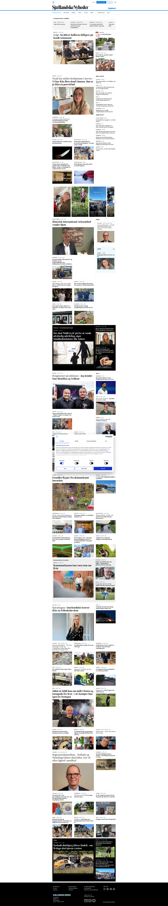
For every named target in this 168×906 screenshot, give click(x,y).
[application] (62, 202)
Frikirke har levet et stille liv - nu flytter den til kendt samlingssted (105, 646)
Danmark (98, 417)
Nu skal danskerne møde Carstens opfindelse (61, 120)
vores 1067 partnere (63, 447)
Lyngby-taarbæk (99, 118)
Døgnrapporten (61, 22)
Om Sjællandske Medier (89, 886)
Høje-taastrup (77, 139)
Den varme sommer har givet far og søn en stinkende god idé (84, 284)
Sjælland (75, 22)
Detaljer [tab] (76, 441)
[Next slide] (114, 201)
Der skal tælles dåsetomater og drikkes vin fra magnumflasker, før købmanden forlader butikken (62, 261)
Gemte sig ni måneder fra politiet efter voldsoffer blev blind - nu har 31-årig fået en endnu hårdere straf (61, 166)
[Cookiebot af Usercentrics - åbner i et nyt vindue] (106, 437)
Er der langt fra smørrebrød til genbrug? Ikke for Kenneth (105, 796)
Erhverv (86, 12)
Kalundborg (98, 108)
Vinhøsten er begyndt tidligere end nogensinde (104, 538)
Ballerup (98, 688)
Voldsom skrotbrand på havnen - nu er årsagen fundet (105, 87)
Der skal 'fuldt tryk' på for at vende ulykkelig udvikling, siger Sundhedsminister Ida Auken (72, 336)
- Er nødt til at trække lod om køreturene (104, 516)
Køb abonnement (101, 2)
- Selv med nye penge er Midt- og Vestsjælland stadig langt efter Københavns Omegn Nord (62, 647)
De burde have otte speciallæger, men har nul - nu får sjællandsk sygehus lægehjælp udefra (62, 797)
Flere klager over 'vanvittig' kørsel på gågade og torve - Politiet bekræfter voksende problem (83, 540)
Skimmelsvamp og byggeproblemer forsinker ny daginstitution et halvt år (61, 820)
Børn (81, 729)
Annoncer (55, 889)
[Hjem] (53, 2)
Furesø (53, 304)
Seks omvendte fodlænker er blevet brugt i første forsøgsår (105, 126)
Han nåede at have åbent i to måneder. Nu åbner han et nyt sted (61, 307)
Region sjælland (78, 162)
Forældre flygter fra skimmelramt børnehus (70, 479)
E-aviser (93, 2)
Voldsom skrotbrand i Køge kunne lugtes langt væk (104, 99)
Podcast (61, 330)
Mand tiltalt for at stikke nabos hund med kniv (62, 142)
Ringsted (55, 32)
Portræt (103, 839)
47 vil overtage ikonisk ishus (83, 796)
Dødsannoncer (101, 12)
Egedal (97, 582)
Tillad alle (103, 468)
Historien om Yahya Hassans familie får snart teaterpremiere (105, 137)
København (98, 123)
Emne (79, 12)
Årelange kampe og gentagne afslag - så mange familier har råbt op (83, 733)
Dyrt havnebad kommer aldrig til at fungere (62, 516)
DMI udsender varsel (103, 35)
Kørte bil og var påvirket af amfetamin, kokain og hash (61, 25)
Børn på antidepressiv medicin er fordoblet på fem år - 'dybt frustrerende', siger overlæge (105, 351)
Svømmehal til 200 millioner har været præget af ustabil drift (61, 539)
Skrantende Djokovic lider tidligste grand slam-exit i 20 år (105, 143)
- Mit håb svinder (83, 670)
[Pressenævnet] (90, 899)
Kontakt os (71, 889)
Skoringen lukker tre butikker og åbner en (105, 82)
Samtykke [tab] (62, 441)
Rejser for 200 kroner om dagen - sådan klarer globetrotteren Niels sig (103, 563)
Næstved (98, 91)
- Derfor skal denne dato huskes (106, 732)
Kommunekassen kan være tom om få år (72, 567)
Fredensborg (55, 117)
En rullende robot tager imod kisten (61, 670)
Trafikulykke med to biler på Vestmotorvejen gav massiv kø (104, 105)
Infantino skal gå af (103, 419)
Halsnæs (98, 667)
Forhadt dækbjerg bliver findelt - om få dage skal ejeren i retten (105, 755)
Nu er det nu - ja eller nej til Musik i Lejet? (104, 55)
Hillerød (54, 281)
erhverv (102, 79)
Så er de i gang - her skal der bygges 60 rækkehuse (104, 93)
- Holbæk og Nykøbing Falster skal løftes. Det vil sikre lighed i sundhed (105, 227)
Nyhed (60, 32)
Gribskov (76, 281)
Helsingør (54, 535)
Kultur (59, 373)
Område (73, 12)
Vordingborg (99, 643)
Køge (97, 85)
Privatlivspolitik (87, 888)
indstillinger (108, 452)
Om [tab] (106, 441)
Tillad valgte (84, 468)
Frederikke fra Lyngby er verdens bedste (106, 120)
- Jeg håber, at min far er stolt (105, 399)
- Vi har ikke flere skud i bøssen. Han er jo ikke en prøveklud (72, 81)
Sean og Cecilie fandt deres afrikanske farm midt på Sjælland (104, 843)
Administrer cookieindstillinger (91, 889)
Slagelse (54, 139)
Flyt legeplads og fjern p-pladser (105, 477)
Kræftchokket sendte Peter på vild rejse (83, 646)
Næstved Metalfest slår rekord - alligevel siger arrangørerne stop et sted (62, 414)
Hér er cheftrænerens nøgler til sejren (61, 285)
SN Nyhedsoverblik (56, 12)
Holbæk (97, 535)
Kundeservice (56, 886)
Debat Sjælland (106, 223)
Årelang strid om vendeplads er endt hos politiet (105, 670)
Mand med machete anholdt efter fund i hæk (100, 25)
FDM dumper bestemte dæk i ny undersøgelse (83, 165)
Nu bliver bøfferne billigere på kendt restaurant (73, 36)
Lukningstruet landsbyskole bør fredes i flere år (84, 820)
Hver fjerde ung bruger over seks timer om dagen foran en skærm (105, 132)
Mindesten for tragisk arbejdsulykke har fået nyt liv (104, 111)
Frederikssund (55, 513)
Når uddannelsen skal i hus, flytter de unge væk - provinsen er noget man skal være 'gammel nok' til (105, 864)
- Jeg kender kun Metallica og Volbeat (72, 377)
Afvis (65, 468)
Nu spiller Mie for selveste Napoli (105, 584)
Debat (91, 12)
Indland (103, 129)
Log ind (110, 2)
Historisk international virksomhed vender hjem (71, 223)
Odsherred (54, 257)
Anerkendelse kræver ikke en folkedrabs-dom (71, 609)
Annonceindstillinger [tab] (91, 441)
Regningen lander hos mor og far (105, 255)
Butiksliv (60, 257)
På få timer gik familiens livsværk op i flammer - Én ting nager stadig (84, 143)
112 (60, 162)
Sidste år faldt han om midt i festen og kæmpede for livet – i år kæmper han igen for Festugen (72, 694)
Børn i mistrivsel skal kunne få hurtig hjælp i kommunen (105, 329)
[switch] (76, 463)
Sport (108, 12)
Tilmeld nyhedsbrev (73, 888)
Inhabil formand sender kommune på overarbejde (60, 732)
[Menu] (115, 2)
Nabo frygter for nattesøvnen (105, 691)
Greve (55, 22)
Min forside (66, 12)
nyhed (100, 85)
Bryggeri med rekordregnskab (106, 819)
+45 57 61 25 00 (60, 901)
